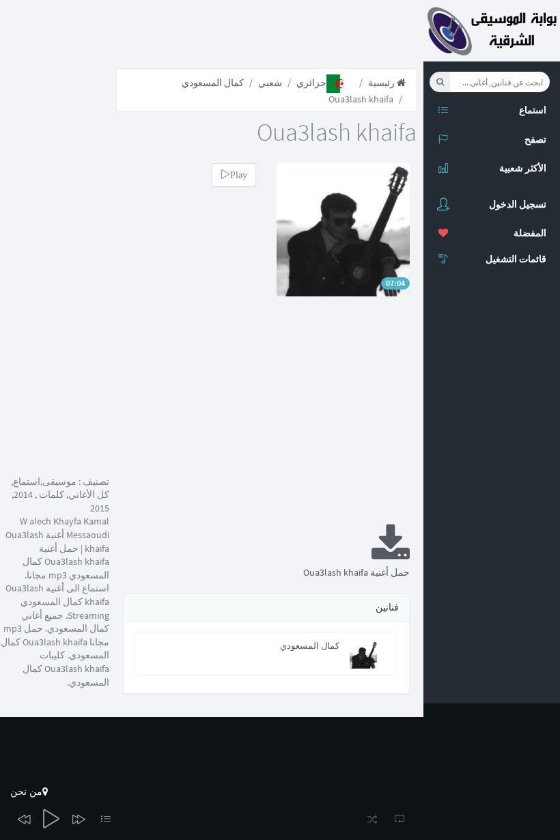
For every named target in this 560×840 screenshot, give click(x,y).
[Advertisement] (266, 419)
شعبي (270, 82)
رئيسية (382, 82)
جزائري (311, 82)
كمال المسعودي (213, 82)
